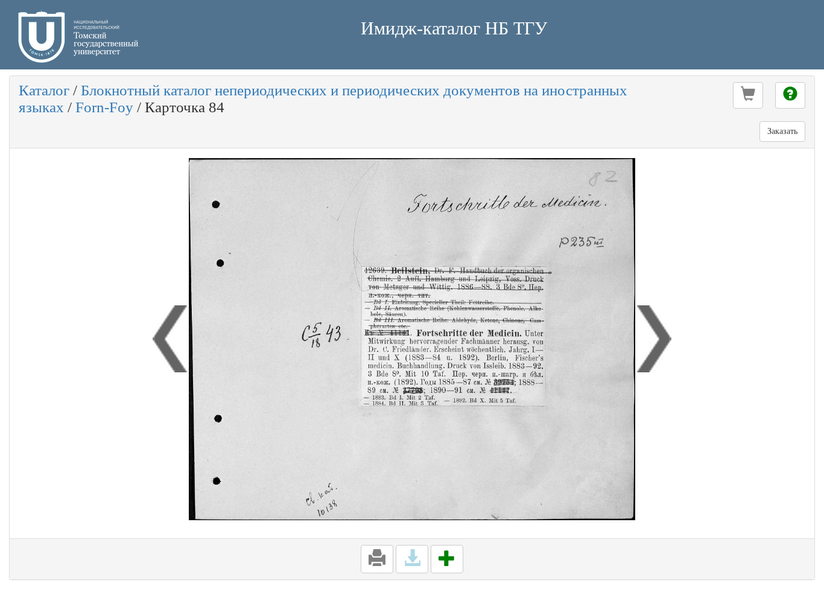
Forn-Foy (104, 107)
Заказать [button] (782, 131)
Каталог (44, 90)
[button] (748, 95)
